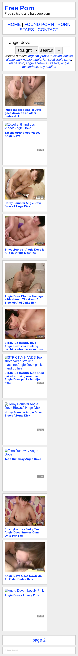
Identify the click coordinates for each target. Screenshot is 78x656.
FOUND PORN (39, 24)
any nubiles (48, 67)
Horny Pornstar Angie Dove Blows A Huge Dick (23, 204)
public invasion (51, 56)
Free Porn (20, 8)
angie (37, 59)
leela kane (63, 59)
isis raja (53, 63)
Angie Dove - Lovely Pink (22, 595)
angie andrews (36, 63)
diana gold (16, 63)
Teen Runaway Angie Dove (23, 459)
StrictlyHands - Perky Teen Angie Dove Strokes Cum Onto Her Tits (23, 532)
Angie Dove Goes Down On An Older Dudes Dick (23, 577)
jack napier (24, 59)
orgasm (33, 56)
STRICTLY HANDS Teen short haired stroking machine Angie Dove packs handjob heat (24, 377)
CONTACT (48, 29)
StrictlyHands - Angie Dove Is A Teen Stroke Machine (24, 251)
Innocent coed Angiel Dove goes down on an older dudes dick (23, 113)
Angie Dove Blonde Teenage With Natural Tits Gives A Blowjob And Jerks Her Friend (24, 301)
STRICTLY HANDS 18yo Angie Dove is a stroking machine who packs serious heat (24, 347)
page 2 (39, 640)
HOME (14, 24)
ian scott (49, 59)
